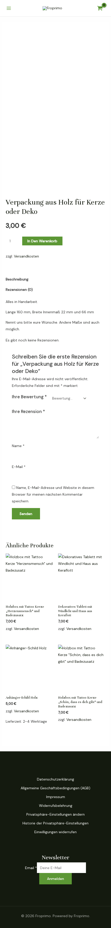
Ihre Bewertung (29, 397)
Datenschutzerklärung (55, 779)
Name (18, 445)
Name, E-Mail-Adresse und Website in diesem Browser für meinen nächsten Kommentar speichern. (53, 494)
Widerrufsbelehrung (55, 805)
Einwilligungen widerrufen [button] (55, 832)
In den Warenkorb (42, 241)
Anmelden (55, 878)
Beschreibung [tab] (17, 279)
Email (31, 867)
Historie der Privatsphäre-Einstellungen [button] (55, 823)
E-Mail (19, 466)
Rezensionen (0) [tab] (19, 289)
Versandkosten (26, 256)
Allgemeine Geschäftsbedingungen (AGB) (55, 788)
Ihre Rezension (28, 411)
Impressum (55, 796)
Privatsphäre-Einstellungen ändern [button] (55, 814)
